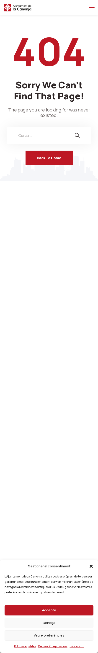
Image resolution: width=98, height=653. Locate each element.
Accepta (49, 610)
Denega (49, 622)
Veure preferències (49, 635)
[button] (91, 566)
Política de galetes (25, 646)
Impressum (77, 646)
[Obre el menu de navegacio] (92, 8)
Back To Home (49, 157)
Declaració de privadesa (52, 646)
